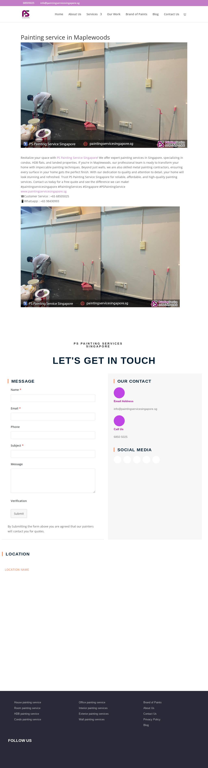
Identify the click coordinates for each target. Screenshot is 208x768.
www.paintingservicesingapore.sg (44, 191)
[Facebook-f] (117, 459)
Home (59, 14)
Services (92, 14)
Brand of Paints (136, 14)
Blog (156, 14)
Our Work (113, 14)
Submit (19, 514)
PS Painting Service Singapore (77, 158)
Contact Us (171, 14)
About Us (74, 14)
